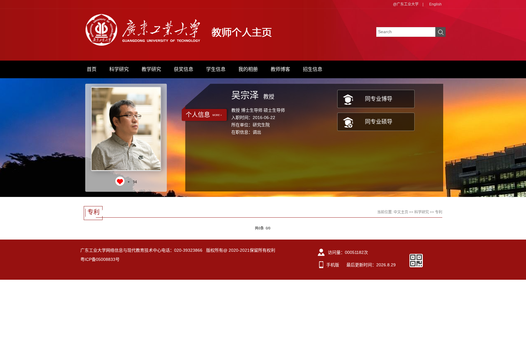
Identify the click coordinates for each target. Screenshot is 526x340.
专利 (438, 212)
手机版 (332, 264)
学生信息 (216, 69)
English (435, 4)
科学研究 (119, 69)
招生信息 (312, 69)
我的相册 (248, 69)
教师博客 (280, 69)
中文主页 (401, 212)
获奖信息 (183, 69)
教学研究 (151, 69)
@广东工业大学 (406, 4)
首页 (91, 69)
